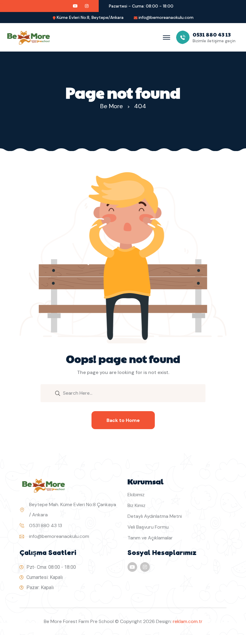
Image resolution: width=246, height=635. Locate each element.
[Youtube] (132, 567)
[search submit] (58, 393)
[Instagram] (145, 567)
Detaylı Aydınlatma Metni (155, 516)
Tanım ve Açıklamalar (150, 538)
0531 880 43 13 (45, 525)
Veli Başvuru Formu (148, 527)
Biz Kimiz (137, 505)
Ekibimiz (136, 494)
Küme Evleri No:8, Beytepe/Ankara (90, 17)
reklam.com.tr (187, 621)
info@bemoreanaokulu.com (166, 17)
